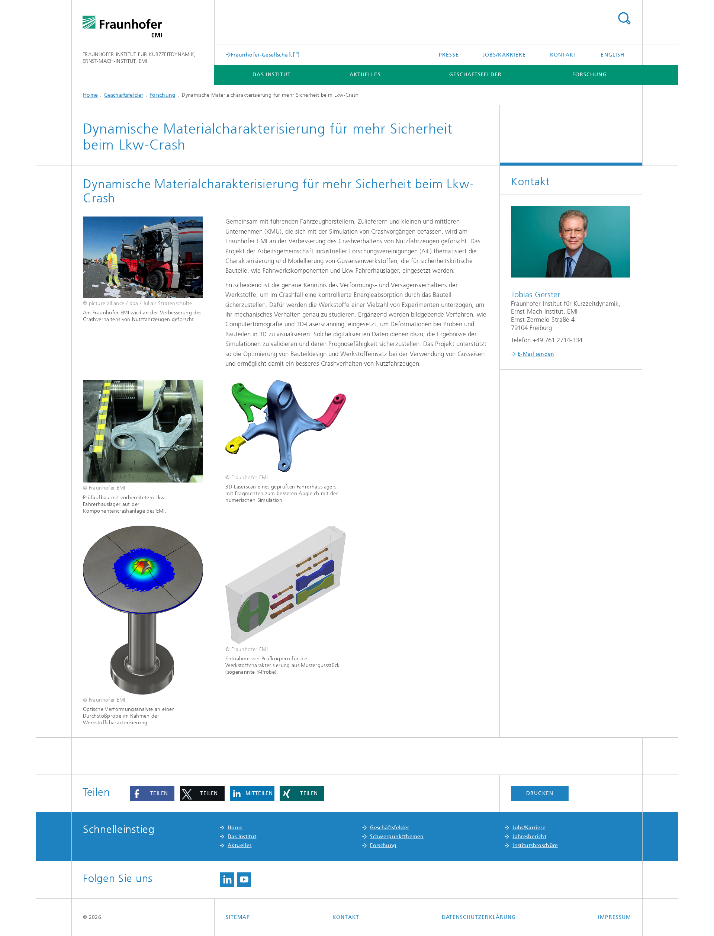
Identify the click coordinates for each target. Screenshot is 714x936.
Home (90, 95)
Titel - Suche (624, 18)
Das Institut (272, 74)
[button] (152, 793)
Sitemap (238, 917)
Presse (449, 55)
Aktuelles (365, 74)
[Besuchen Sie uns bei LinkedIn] (227, 879)
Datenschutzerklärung (479, 917)
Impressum (614, 917)
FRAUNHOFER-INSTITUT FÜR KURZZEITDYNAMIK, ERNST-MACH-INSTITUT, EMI (139, 57)
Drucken (539, 793)
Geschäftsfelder (475, 74)
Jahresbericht (529, 836)
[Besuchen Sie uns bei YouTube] (244, 879)
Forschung (589, 74)
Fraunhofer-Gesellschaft (261, 55)
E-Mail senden (536, 354)
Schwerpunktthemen (397, 836)
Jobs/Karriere (504, 55)
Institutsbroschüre (535, 845)
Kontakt (563, 55)
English (612, 55)
